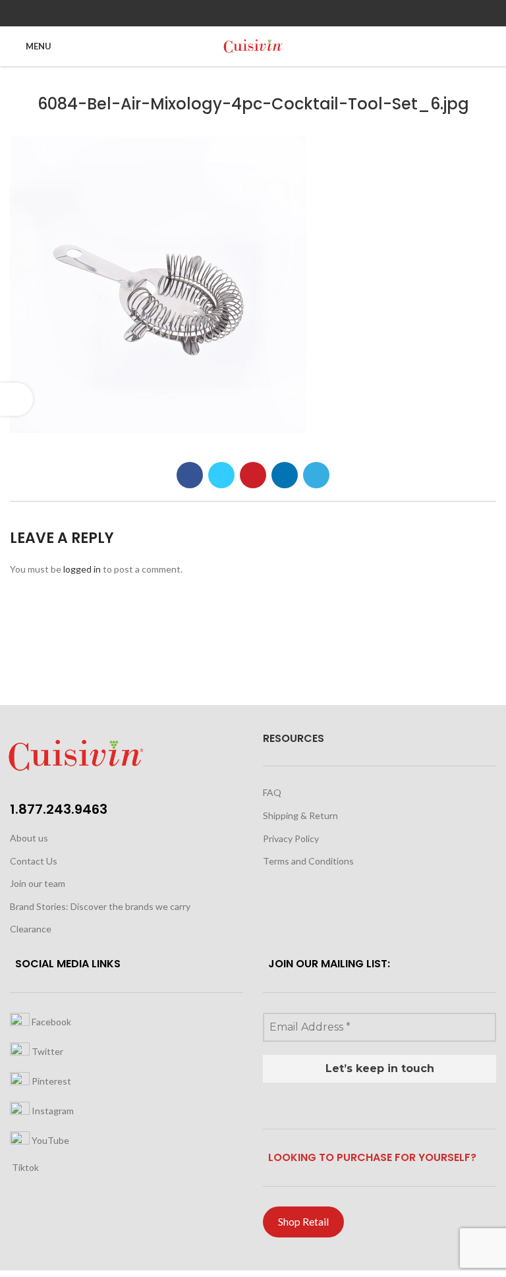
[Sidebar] (16, 399)
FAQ (272, 792)
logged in (82, 569)
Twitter (46, 1050)
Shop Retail (303, 1221)
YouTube (49, 1139)
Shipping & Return (300, 815)
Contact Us (33, 860)
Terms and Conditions (308, 860)
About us (29, 837)
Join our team (37, 883)
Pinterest (50, 1080)
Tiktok (24, 1167)
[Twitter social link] (221, 475)
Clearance (30, 928)
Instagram (52, 1110)
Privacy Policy (291, 838)
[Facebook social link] (190, 475)
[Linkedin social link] (284, 475)
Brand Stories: (40, 906)
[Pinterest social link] (253, 475)
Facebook (50, 1021)
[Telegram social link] (316, 475)
